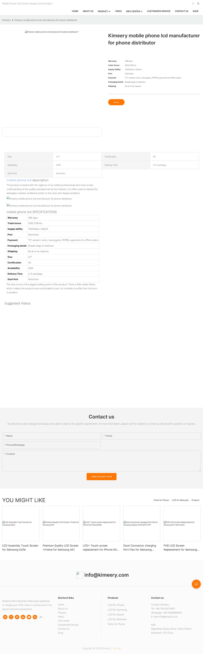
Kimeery (6, 20)
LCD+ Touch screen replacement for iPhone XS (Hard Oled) (100, 548)
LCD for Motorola (180, 500)
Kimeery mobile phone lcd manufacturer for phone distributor (45, 20)
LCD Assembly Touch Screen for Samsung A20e (20, 547)
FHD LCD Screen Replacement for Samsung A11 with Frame (180, 548)
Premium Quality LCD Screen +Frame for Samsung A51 (61, 547)
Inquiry (116, 102)
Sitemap (116, 648)
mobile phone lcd (19, 180)
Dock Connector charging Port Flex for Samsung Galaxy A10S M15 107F (139, 548)
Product (195, 500)
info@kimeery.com (106, 575)
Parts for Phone (161, 500)
